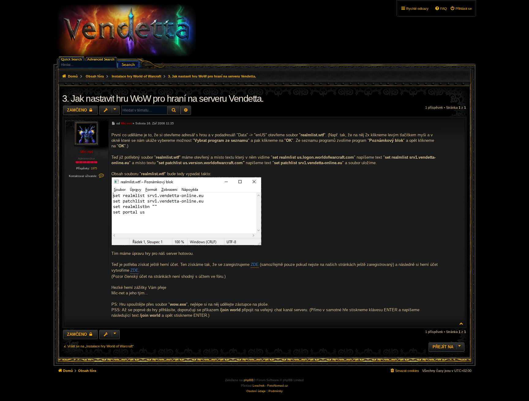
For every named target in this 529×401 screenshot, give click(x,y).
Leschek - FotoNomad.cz (270, 385)
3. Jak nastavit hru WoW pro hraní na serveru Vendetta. (212, 76)
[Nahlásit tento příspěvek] (427, 123)
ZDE (255, 264)
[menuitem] (461, 8)
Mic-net (86, 152)
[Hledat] (128, 64)
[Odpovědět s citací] (435, 123)
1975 (94, 168)
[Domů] (126, 30)
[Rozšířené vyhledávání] (101, 58)
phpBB (248, 380)
